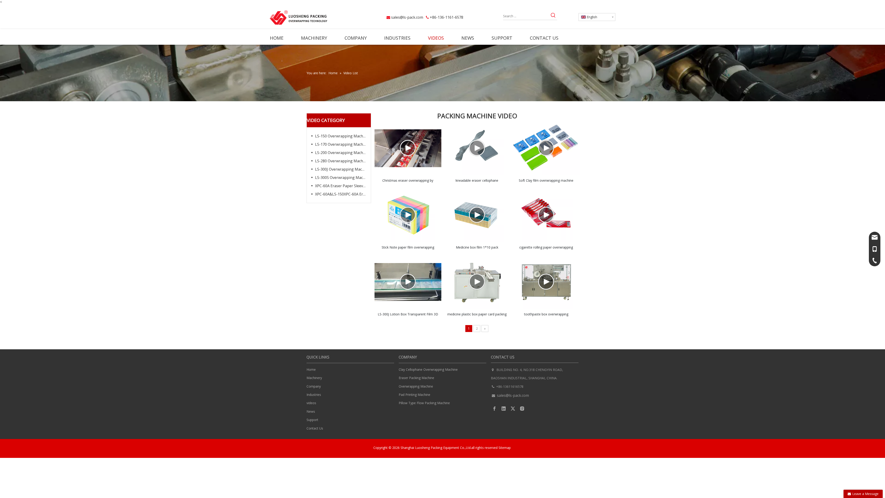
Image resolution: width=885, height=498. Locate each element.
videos (311, 403)
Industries (314, 394)
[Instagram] (522, 408)
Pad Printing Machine (414, 394)
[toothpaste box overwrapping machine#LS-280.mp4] (546, 282)
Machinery (314, 378)
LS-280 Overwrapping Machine (341, 160)
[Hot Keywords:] (553, 16)
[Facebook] (494, 408)
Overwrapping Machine (416, 386)
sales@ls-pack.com (407, 17)
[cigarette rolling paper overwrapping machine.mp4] (546, 215)
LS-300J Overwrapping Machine (342, 169)
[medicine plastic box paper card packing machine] (477, 282)
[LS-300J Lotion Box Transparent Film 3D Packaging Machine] (408, 282)
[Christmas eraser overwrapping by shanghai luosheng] (408, 148)
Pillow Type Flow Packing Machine (424, 403)
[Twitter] (512, 408)
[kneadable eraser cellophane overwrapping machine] (477, 148)
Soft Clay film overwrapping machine (546, 180)
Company (314, 386)
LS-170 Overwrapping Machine (341, 144)
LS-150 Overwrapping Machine (341, 136)
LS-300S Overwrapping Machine (342, 177)
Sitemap (505, 447)
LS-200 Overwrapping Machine (341, 152)
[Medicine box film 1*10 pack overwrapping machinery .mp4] (477, 215)
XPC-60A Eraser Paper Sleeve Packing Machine (343, 185)
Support (312, 420)
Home (311, 369)
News (311, 411)
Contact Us (315, 428)
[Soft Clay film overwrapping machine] (546, 148)
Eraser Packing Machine (416, 378)
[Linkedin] (503, 408)
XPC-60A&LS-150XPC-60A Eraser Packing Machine (343, 194)
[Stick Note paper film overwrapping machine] (408, 215)
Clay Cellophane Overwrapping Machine (428, 369)
